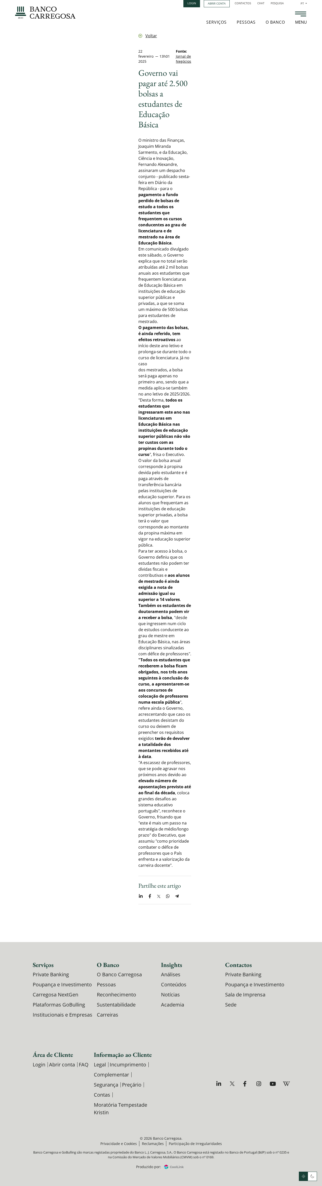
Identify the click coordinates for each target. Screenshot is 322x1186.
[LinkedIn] (219, 1084)
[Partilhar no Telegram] (177, 896)
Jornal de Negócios (183, 59)
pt (304, 3)
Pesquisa (277, 3)
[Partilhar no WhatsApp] (168, 896)
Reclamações (153, 1143)
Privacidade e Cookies (118, 1143)
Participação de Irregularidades (195, 1143)
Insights (171, 965)
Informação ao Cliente (123, 1055)
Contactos (243, 3)
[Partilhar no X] (158, 896)
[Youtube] (273, 1084)
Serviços (216, 22)
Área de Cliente (53, 1055)
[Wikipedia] (286, 1084)
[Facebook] (246, 1084)
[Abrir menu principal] (300, 15)
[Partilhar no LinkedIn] (140, 896)
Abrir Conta (217, 3)
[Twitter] (233, 1084)
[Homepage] (45, 13)
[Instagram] (259, 1084)
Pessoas (246, 22)
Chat (260, 3)
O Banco (275, 22)
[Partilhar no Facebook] (149, 896)
